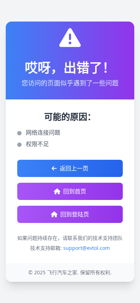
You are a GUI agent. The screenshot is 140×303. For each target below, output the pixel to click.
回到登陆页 (74, 214)
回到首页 (74, 191)
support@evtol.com (86, 247)
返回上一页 (74, 168)
